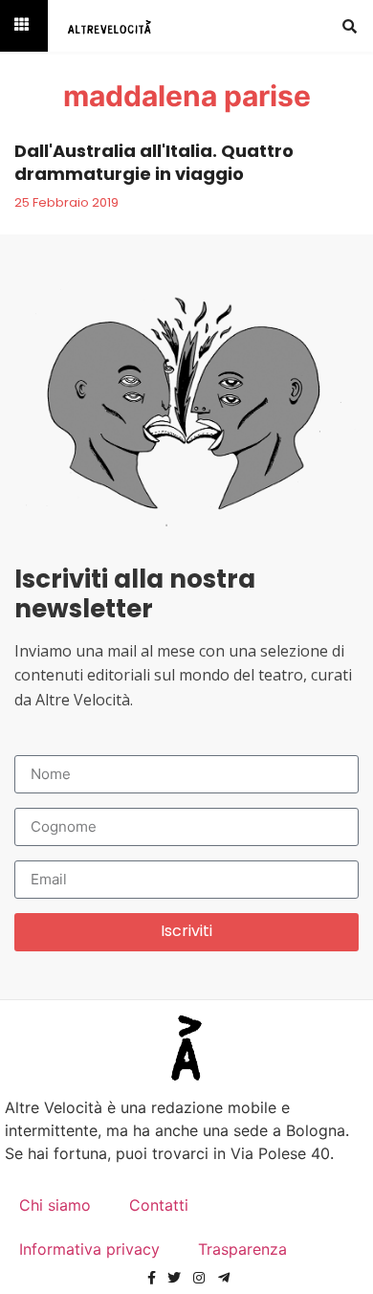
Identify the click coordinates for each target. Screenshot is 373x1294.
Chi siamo (55, 1205)
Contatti (158, 1205)
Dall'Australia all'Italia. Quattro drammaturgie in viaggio (154, 162)
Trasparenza (242, 1249)
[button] (349, 26)
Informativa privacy (89, 1249)
